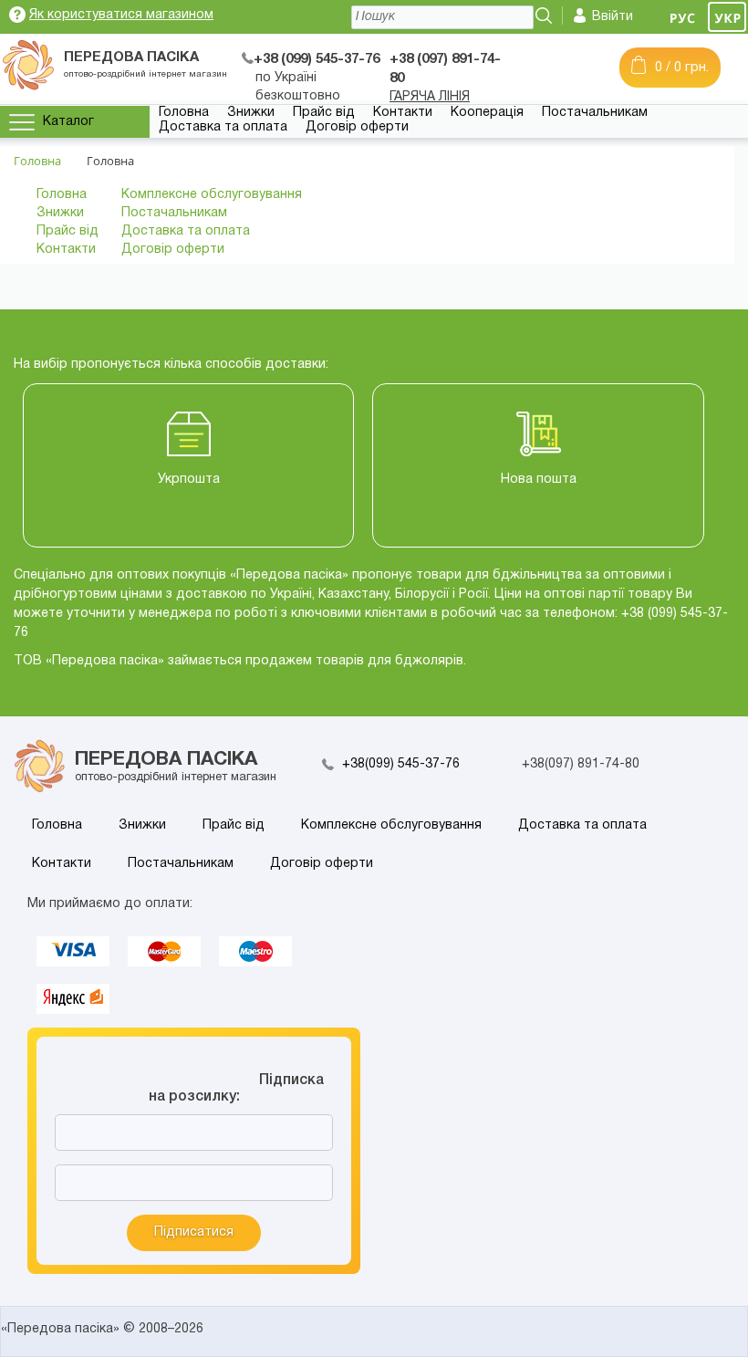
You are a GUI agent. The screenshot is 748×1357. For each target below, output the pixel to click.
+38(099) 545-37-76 (401, 764)
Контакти (402, 113)
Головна (184, 113)
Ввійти (612, 17)
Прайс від (324, 113)
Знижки (251, 113)
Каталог (68, 122)
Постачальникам (595, 113)
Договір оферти (357, 127)
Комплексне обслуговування (211, 195)
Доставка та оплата (223, 127)
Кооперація (487, 113)
